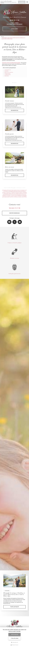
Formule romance (9, 101)
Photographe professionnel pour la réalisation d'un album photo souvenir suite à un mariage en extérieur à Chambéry (14, 193)
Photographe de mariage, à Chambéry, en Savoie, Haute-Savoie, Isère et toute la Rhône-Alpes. (14, 594)
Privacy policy (15, 644)
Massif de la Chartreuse (9, 72)
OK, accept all (15, 634)
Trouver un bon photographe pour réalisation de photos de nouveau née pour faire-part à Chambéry (15, 195)
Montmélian (7, 75)
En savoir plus (14, 110)
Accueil (2, 36)
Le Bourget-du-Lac (8, 69)
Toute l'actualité (14, 606)
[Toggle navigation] (27, 2)
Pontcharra (6, 71)
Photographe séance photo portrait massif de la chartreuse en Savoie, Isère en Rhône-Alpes (14, 197)
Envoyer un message (14, 213)
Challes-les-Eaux (7, 73)
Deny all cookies (14, 638)
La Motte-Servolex (8, 74)
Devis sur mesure (9, 167)
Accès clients (14, 28)
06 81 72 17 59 (14, 20)
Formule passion (9, 134)
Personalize (15, 642)
